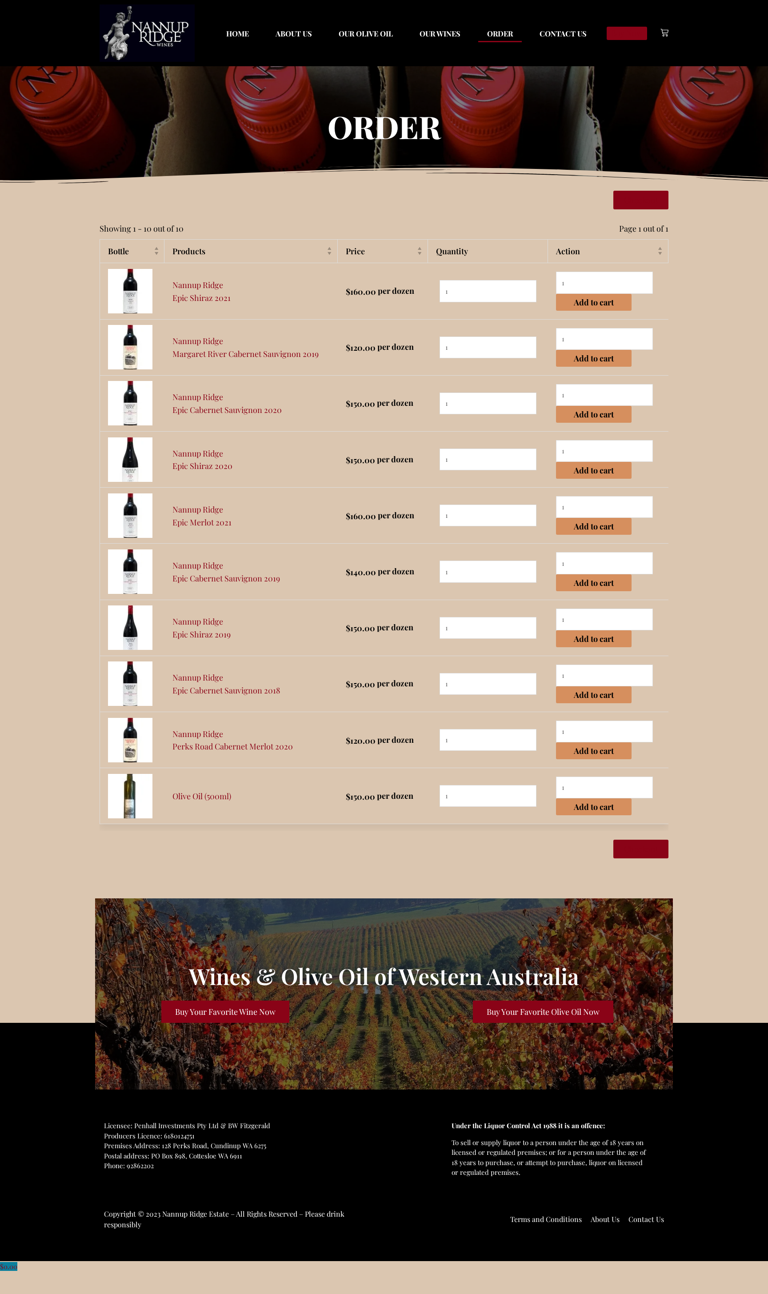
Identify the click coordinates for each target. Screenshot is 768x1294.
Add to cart (594, 302)
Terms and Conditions (546, 1219)
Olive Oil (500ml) (201, 796)
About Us (294, 33)
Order (500, 33)
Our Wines (440, 33)
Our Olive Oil (366, 33)
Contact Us (563, 33)
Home (237, 33)
